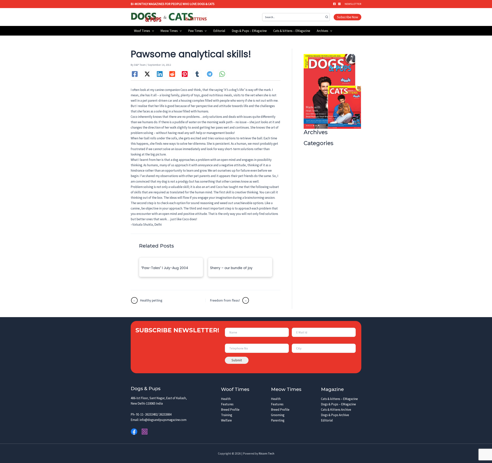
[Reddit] (172, 74)
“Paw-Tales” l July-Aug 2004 (164, 268)
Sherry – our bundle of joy (231, 268)
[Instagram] (339, 3)
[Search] (326, 17)
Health (226, 399)
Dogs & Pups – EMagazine (338, 404)
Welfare (226, 420)
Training (226, 415)
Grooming (277, 415)
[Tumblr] (197, 74)
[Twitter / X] (147, 74)
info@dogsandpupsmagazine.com (163, 420)
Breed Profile (230, 409)
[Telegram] (210, 74)
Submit (236, 360)
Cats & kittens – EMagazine (339, 399)
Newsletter (353, 4)
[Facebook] (334, 3)
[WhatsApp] (222, 74)
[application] (152, 30)
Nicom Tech (266, 453)
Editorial (327, 420)
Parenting (277, 420)
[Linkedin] (160, 74)
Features (227, 404)
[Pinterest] (185, 74)
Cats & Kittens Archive (336, 409)
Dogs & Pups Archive (335, 415)
